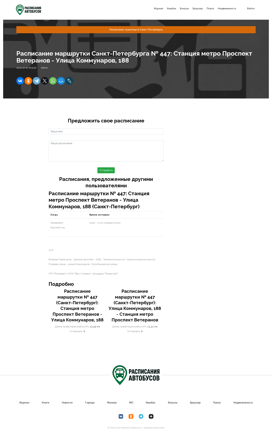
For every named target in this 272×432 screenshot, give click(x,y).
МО (131, 402)
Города (90, 402)
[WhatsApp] (53, 81)
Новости (67, 402)
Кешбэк (171, 8)
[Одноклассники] (28, 81)
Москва (112, 402)
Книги (45, 402)
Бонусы (184, 8)
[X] (44, 81)
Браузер (198, 8)
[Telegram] (36, 81)
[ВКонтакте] (20, 81)
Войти (251, 8)
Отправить (106, 170)
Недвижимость (227, 8)
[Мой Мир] (61, 81)
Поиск (210, 8)
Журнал (158, 8)
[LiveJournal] (69, 81)
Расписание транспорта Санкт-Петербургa (136, 29)
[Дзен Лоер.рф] (151, 416)
